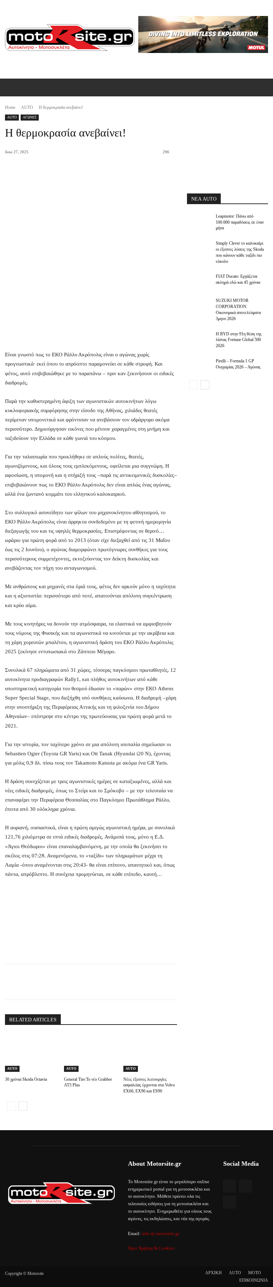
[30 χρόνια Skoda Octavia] (32, 1053)
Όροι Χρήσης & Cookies (151, 1248)
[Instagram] (245, 1186)
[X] (70, 982)
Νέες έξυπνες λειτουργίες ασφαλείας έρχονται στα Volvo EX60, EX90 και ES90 (149, 1085)
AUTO (27, 107)
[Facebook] (54, 982)
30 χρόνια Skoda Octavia (26, 1079)
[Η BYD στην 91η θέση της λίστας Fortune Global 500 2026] (199, 339)
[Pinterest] (86, 982)
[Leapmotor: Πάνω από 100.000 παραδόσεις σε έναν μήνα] (199, 221)
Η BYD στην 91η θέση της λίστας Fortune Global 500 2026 (239, 340)
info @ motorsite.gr (160, 1233)
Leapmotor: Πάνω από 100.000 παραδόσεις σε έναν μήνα (240, 222)
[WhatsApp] (103, 982)
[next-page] (22, 1106)
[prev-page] (11, 1106)
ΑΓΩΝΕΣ (30, 117)
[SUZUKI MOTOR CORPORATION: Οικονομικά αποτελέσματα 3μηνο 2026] (199, 306)
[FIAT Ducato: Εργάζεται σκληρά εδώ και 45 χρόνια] (199, 282)
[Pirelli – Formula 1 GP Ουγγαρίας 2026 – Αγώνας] (199, 366)
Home (10, 107)
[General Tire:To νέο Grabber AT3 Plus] (91, 1053)
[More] (119, 982)
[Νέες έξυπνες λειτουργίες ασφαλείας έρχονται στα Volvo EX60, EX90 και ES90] (150, 1053)
